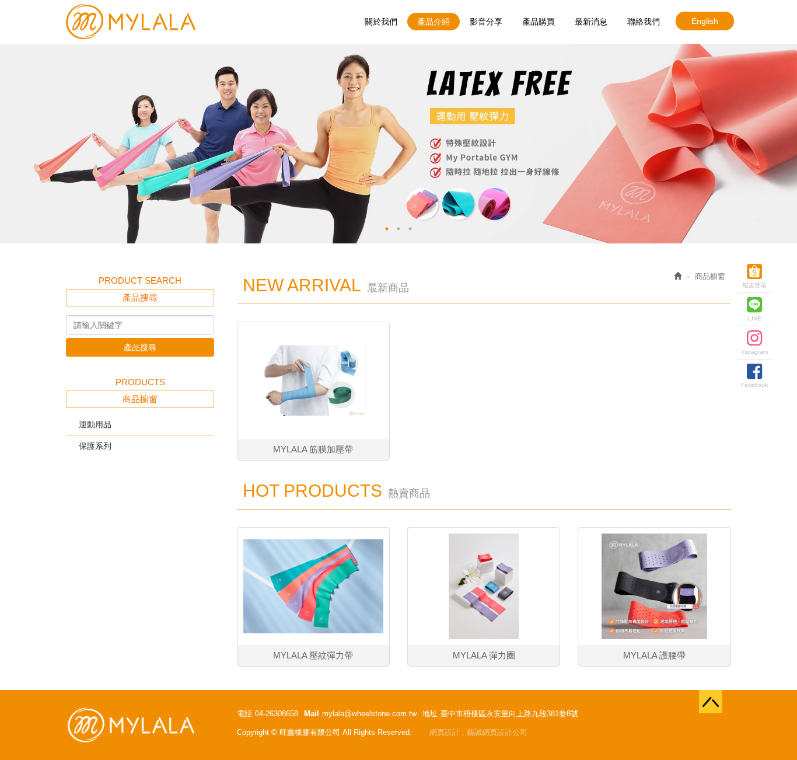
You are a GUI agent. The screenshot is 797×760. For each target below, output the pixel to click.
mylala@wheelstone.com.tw (369, 713)
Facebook (754, 385)
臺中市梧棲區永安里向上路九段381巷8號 (509, 713)
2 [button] (398, 229)
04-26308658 (276, 713)
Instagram (754, 351)
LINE (754, 318)
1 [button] (387, 229)
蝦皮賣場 (754, 285)
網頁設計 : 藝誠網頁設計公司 (478, 732)
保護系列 (95, 446)
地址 (430, 713)
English (704, 21)
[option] (398, 143)
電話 (244, 713)
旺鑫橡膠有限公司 (130, 21)
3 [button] (410, 229)
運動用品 (95, 424)
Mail (311, 713)
